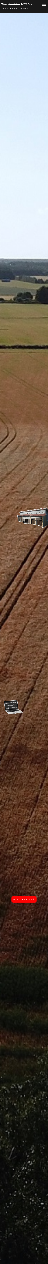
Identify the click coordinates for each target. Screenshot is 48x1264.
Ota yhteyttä (24, 899)
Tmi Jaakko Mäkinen (18, 4)
